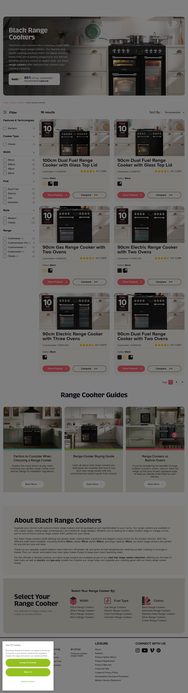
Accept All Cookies (28, 663)
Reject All (28, 672)
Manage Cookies (28, 681)
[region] (28, 666)
